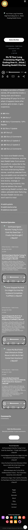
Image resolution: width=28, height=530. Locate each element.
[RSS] (15, 523)
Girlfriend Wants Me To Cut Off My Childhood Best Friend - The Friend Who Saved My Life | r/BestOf (14, 473)
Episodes (14, 495)
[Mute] (25, 72)
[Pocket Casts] (23, 518)
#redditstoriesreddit (9, 210)
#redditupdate (7, 204)
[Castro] (15, 518)
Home (14, 492)
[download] (19, 76)
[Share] (24, 76)
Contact (14, 507)
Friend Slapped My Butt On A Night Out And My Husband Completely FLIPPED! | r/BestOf (13, 317)
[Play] (3, 72)
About (14, 498)
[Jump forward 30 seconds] (7, 76)
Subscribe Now (14, 40)
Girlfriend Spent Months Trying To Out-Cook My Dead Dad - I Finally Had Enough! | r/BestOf (14, 257)
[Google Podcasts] (7, 518)
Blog (14, 501)
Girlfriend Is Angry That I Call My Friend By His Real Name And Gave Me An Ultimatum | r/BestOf (14, 480)
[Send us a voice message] (25, 527)
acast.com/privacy (19, 214)
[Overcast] (19, 518)
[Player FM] (7, 523)
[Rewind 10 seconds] (2, 76)
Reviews (14, 504)
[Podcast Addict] (11, 523)
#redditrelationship (9, 207)
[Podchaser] (19, 523)
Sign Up (14, 437)
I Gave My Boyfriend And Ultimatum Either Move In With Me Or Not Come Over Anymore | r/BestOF (14, 465)
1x (13, 281)
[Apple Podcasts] (3, 518)
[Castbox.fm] (11, 518)
